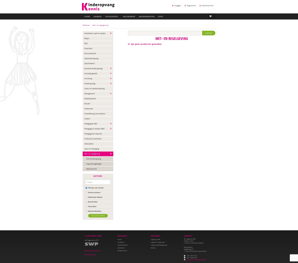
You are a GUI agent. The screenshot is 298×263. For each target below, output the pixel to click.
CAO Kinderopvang (93, 159)
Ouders (87, 119)
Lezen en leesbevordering (94, 88)
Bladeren (86, 25)
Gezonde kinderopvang (93, 68)
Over (160, 16)
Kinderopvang (89, 83)
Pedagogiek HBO (90, 124)
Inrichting (88, 78)
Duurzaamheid (90, 53)
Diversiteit (88, 48)
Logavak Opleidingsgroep (159, 245)
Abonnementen (146, 16)
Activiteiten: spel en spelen (94, 33)
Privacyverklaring (90, 255)
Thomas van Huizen (96, 188)
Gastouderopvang (91, 58)
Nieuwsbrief (129, 16)
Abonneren (121, 248)
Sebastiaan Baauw (95, 197)
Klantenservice (207, 5)
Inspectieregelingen (94, 164)
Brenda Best (93, 202)
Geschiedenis (89, 63)
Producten (121, 242)
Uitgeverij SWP (155, 239)
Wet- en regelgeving (100, 25)
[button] (211, 16)
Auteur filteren (98, 216)
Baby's (87, 38)
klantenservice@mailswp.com (196, 260)
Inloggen (177, 5)
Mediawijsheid (90, 98)
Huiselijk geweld (90, 73)
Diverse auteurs (94, 192)
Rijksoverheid (91, 169)
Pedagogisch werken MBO (94, 129)
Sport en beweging (91, 149)
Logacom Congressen (158, 242)
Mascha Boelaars (94, 211)
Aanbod (98, 16)
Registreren (191, 5)
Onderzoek (88, 109)
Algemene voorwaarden (92, 251)
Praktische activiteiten (93, 139)
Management (89, 93)
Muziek (87, 103)
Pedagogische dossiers (93, 134)
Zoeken (208, 33)
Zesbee (153, 248)
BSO (86, 43)
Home (87, 16)
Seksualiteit (88, 144)
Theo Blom (92, 206)
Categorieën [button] (111, 16)
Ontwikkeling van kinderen (94, 114)
